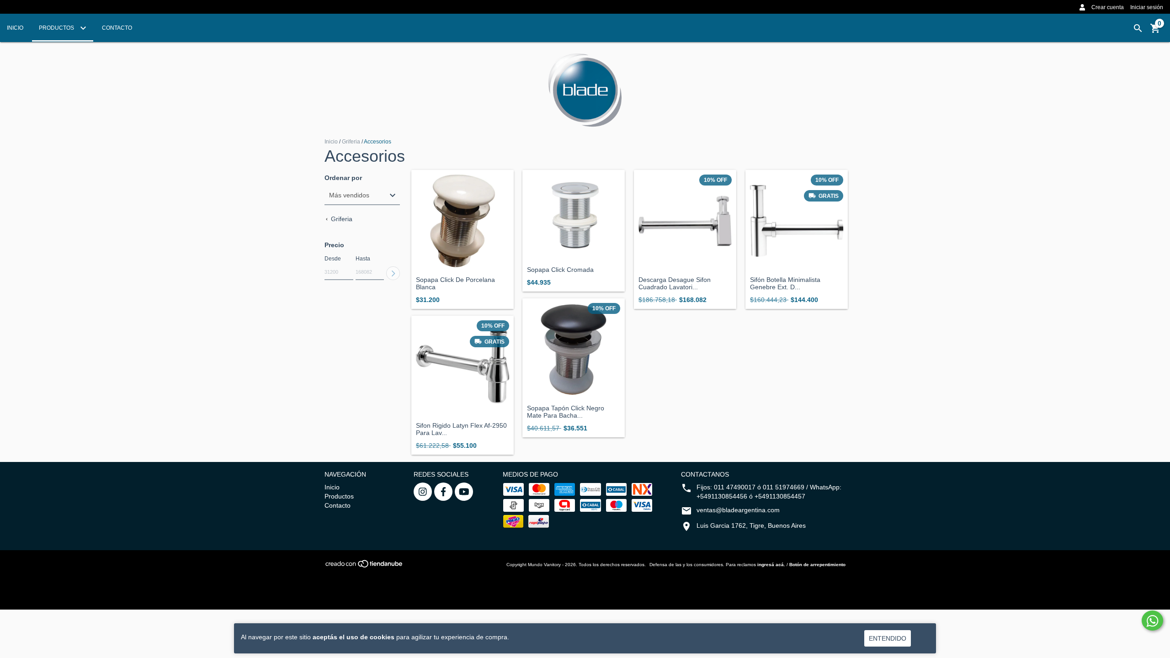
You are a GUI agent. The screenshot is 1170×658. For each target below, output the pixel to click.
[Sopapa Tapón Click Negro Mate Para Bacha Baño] (573, 349)
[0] (1155, 31)
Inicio (15, 28)
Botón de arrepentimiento (817, 564)
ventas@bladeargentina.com (738, 510)
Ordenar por (343, 178)
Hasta (363, 258)
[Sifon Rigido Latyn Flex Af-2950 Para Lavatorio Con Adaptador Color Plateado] (462, 367)
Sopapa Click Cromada (560, 269)
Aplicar (393, 273)
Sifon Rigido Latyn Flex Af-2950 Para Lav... (461, 429)
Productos (57, 28)
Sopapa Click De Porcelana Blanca (455, 283)
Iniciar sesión (1146, 7)
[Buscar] (1138, 28)
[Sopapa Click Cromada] (573, 216)
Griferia (352, 141)
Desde (332, 258)
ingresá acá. (771, 564)
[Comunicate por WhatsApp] (1152, 620)
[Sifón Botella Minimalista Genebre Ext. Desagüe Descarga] (796, 221)
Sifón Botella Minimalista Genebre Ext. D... (785, 283)
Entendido (887, 638)
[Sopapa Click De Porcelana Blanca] (462, 221)
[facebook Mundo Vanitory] (443, 492)
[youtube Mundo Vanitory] (464, 492)
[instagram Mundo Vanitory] (423, 492)
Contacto (117, 28)
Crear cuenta (1107, 7)
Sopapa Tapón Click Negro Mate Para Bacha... (565, 412)
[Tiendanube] (364, 566)
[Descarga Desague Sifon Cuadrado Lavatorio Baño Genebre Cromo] (685, 221)
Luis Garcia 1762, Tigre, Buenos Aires (751, 525)
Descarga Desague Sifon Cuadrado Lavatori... (674, 283)
